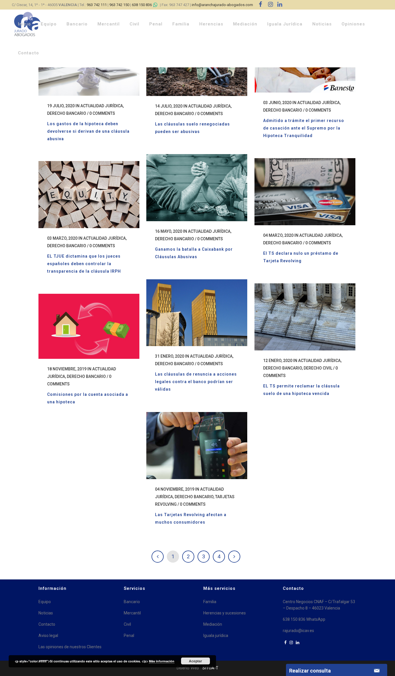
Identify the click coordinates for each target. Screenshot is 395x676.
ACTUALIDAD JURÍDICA (101, 106)
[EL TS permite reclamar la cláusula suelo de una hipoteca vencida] (304, 316)
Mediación (212, 624)
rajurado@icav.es (298, 630)
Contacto (46, 624)
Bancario (132, 601)
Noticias (45, 613)
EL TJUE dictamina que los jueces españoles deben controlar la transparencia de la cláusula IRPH (84, 264)
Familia (209, 601)
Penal (129, 635)
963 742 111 (97, 5)
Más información (161, 661)
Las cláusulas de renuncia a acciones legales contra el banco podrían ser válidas (196, 381)
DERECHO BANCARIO (66, 113)
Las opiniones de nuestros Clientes (69, 646)
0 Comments (102, 113)
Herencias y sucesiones (224, 613)
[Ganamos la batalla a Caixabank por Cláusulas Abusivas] (196, 187)
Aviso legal (48, 635)
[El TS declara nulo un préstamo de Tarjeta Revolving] (304, 191)
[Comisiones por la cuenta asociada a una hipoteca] (88, 326)
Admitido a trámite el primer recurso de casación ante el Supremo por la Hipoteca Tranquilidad (303, 128)
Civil (127, 624)
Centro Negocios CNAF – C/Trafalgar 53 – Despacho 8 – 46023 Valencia (319, 604)
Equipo (44, 601)
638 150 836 (142, 5)
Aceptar (195, 661)
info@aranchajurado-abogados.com (222, 5)
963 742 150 (119, 5)
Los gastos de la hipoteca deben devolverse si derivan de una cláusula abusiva (88, 131)
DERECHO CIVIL (318, 368)
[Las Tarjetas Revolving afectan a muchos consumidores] (196, 445)
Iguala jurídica (215, 635)
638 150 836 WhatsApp (304, 619)
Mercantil (132, 613)
